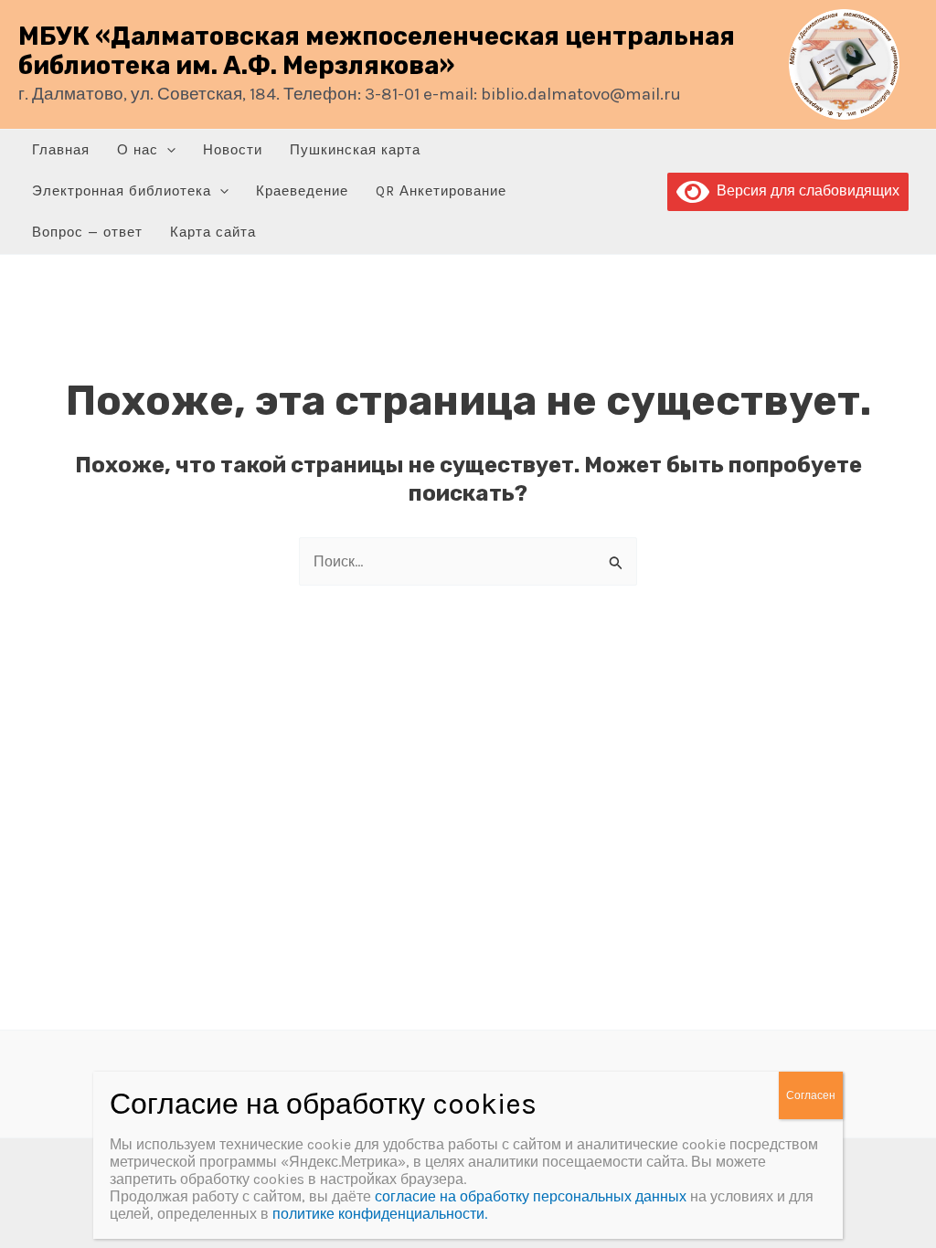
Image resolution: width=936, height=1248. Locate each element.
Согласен (810, 1095)
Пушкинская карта (355, 150)
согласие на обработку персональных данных (530, 1196)
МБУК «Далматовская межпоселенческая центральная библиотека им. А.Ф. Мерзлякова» (376, 51)
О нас (137, 150)
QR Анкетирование (441, 191)
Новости (232, 150)
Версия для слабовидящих (804, 190)
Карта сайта (213, 232)
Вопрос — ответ (87, 232)
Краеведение (302, 191)
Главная (61, 150)
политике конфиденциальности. (379, 1213)
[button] (167, 150)
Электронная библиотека (121, 191)
